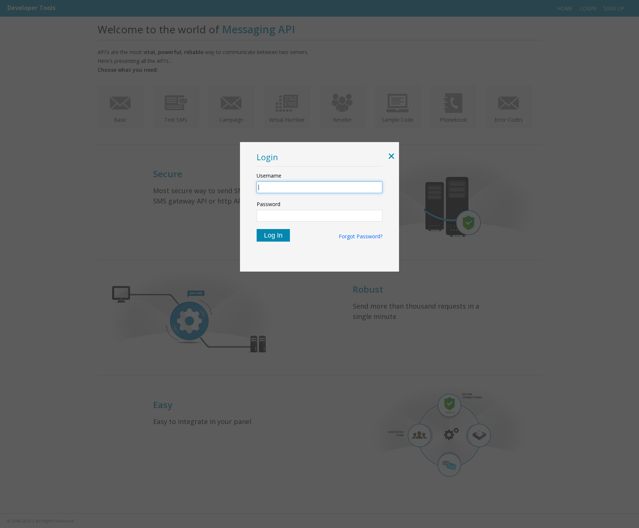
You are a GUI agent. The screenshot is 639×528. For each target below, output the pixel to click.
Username (269, 175)
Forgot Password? (360, 236)
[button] (390, 156)
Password (268, 204)
